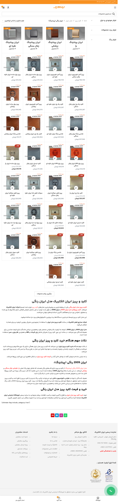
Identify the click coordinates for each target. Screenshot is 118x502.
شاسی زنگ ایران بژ (55, 252)
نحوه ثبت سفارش (22, 437)
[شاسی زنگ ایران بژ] (55, 241)
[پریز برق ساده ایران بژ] (12, 152)
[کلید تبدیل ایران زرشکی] (55, 271)
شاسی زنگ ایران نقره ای (55, 134)
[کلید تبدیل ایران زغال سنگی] (33, 152)
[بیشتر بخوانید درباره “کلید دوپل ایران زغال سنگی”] (12, 247)
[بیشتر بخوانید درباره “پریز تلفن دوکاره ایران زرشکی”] (34, 247)
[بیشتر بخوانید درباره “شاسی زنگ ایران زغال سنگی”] (76, 129)
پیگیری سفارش (22, 441)
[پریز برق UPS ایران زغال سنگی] (76, 152)
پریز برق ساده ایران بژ (12, 163)
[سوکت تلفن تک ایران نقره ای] (33, 182)
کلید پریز (78, 21)
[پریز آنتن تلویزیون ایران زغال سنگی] (76, 64)
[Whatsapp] (65, 415)
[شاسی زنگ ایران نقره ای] (55, 123)
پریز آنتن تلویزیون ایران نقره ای (55, 75)
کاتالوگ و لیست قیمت (49, 445)
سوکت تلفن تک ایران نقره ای (33, 194)
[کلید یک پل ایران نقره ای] (55, 93)
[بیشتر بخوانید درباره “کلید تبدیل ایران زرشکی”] (55, 277)
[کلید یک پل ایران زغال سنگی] (76, 93)
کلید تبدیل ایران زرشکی (55, 282)
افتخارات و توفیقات (50, 453)
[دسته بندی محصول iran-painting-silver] (12, 39)
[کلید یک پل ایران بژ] (76, 182)
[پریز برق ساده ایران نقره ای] (12, 64)
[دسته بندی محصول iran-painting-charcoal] (33, 39)
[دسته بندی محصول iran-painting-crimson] (55, 39)
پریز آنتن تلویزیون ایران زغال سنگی (76, 75)
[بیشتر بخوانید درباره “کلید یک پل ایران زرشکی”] (34, 129)
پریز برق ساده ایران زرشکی (12, 105)
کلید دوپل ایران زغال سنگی (12, 253)
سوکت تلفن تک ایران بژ (55, 223)
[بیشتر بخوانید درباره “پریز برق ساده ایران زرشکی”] (12, 99)
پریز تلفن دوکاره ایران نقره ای (12, 194)
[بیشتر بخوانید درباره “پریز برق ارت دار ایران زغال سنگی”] (34, 218)
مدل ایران (69, 21)
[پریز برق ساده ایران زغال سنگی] (33, 64)
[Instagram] (61, 415)
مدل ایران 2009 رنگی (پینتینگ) (76, 368)
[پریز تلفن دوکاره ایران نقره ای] (12, 182)
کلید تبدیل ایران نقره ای (76, 223)
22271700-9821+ (106, 447)
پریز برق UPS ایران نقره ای (55, 163)
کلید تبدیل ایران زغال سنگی (34, 164)
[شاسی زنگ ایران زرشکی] (12, 123)
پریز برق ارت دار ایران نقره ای (12, 224)
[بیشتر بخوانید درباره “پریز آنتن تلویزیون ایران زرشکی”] (34, 99)
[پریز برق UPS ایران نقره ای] (55, 152)
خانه (85, 21)
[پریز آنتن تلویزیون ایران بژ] (76, 241)
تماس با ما (53, 441)
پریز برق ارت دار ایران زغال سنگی (33, 224)
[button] (12, 158)
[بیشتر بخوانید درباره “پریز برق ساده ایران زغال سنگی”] (34, 69)
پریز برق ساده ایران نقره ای (12, 75)
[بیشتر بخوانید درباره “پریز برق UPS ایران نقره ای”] (55, 158)
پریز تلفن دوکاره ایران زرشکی (33, 253)
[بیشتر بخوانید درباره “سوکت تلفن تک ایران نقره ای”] (34, 188)
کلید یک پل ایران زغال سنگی (76, 105)
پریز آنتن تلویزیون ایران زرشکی (34, 105)
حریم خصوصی (52, 457)
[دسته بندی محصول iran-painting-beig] (76, 39)
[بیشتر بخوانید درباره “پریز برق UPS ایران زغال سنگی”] (76, 158)
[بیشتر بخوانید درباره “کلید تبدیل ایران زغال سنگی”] (34, 158)
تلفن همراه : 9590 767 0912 (106, 443)
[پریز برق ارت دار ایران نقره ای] (12, 212)
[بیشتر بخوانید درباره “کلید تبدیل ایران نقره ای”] (76, 218)
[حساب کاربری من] (8, 7)
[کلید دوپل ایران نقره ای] (76, 271)
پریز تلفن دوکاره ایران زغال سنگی (55, 194)
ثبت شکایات (23, 457)
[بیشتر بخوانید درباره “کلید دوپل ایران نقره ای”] (76, 277)
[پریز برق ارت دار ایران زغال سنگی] (33, 212)
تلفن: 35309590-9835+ (78, 451)
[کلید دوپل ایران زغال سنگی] (12, 241)
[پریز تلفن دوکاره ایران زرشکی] (33, 241)
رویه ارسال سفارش (21, 445)
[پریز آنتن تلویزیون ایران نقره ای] (55, 64)
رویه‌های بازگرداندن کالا (20, 453)
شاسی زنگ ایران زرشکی (12, 134)
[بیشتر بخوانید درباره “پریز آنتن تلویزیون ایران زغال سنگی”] (76, 69)
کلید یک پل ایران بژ (76, 193)
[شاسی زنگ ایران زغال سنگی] (76, 123)
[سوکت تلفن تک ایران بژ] (55, 212)
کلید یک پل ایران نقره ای (55, 104)
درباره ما (54, 437)
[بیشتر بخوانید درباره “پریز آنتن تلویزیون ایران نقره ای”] (55, 69)
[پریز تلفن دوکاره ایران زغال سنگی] (55, 182)
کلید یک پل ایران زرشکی (33, 134)
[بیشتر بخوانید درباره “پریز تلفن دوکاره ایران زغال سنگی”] (55, 188)
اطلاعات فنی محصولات (49, 449)
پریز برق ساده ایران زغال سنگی (33, 75)
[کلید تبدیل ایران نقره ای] (76, 212)
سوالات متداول (22, 449)
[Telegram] (57, 415)
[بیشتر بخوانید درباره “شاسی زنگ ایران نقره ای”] (55, 129)
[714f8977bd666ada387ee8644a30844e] (53, 415)
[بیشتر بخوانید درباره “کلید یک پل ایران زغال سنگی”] (76, 99)
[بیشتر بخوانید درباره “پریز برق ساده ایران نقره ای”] (12, 69)
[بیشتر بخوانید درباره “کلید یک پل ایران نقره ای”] (55, 99)
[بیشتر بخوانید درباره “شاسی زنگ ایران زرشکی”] (12, 129)
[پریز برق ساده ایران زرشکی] (12, 93)
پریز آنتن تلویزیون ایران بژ (76, 252)
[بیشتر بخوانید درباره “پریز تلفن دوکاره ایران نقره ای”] (12, 188)
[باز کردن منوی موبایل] (115, 7)
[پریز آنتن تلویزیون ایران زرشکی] (33, 93)
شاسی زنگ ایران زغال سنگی (76, 135)
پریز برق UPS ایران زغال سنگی (76, 164)
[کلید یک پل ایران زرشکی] (33, 123)
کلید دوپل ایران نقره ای (76, 282)
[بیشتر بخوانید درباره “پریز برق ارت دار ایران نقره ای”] (12, 218)
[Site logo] (59, 7)
